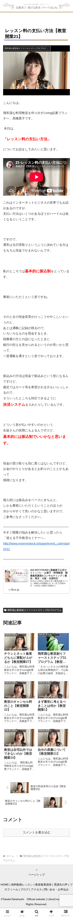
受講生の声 (61, 884)
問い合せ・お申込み (56, 889)
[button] (65, 637)
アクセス (36, 889)
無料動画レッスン (22, 884)
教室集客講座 (43, 884)
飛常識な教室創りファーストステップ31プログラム (34, 610)
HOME (5, 884)
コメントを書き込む (37, 832)
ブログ (24, 889)
